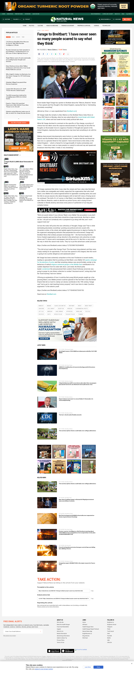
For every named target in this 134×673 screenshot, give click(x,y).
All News (84, 624)
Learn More (88, 667)
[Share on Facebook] (43, 54)
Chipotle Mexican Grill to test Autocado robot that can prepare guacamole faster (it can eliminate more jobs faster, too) (77, 383)
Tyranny (72, 61)
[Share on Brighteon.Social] (39, 54)
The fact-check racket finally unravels (70, 415)
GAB (108, 640)
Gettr (108, 633)
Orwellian (92, 60)
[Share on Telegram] (52, 54)
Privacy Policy (60, 640)
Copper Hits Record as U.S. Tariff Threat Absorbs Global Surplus (16, 89)
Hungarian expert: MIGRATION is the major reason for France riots (77, 563)
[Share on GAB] (56, 54)
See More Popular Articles (18, 122)
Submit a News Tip (62, 638)
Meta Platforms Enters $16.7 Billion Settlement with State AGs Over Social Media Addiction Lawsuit (18, 67)
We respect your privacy (9, 635)
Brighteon (10, 13)
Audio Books (36, 13)
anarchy (43, 58)
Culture (40, 25)
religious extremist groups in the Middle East (66, 264)
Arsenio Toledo (70, 349)
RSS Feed (85, 638)
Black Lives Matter (57, 58)
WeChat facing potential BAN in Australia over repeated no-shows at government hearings (77, 516)
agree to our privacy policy (44, 669)
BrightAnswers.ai (95, 13)
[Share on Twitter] (48, 54)
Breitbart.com (71, 111)
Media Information (62, 633)
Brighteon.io (110, 622)
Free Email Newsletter (63, 626)
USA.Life (109, 642)
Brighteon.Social (111, 624)
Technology (106, 25)
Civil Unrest (45, 30)
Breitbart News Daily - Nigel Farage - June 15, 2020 (53, 185)
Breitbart (66, 58)
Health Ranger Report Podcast (90, 629)
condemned (46, 269)
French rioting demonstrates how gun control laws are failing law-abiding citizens (77, 547)
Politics (31, 25)
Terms (48, 656)
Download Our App (108, 13)
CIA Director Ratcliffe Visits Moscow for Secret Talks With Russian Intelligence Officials (17, 43)
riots (49, 61)
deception (40, 60)
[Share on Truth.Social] (60, 54)
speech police (55, 61)
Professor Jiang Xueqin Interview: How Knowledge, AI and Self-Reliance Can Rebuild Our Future (26, 198)
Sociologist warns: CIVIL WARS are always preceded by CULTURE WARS (78, 351)
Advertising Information (63, 635)
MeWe (109, 638)
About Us (117, 13)
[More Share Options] (68, 54)
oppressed (85, 60)
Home (3, 13)
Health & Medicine (52, 25)
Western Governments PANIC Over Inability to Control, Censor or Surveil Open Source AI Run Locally (11, 187)
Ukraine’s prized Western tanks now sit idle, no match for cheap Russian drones (18, 112)
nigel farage (77, 60)
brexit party (77, 58)
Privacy (44, 656)
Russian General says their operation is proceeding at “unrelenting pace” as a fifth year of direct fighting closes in (18, 51)
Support (59, 629)
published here (70, 659)
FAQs (123, 13)
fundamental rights (56, 60)
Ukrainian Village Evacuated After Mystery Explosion (16, 83)
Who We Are (60, 622)
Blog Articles (85, 635)
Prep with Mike (19, 13)
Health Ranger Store (87, 626)
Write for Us (60, 631)
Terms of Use (60, 642)
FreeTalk (109, 635)
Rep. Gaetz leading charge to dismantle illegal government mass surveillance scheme (76, 500)
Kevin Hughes (70, 381)
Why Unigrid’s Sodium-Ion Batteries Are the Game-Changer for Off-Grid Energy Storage (18, 75)
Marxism (70, 60)
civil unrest (91, 58)
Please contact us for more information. (48, 606)
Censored (84, 58)
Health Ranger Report (11, 155)
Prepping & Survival (83, 25)
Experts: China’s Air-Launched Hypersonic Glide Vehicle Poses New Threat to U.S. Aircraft (17, 105)
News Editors (52, 50)
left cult (65, 60)
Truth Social (110, 631)
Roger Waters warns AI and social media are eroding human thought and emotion (18, 59)
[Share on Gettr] (64, 54)
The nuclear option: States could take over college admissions (77, 430)
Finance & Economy (68, 25)
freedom (47, 60)
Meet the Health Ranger (63, 624)
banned (48, 58)
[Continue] (40, 631)
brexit (71, 58)
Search (130, 13)
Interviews (27, 13)
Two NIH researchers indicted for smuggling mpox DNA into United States (16, 96)
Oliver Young (69, 365)
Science (96, 25)
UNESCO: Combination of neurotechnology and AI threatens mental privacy (77, 367)
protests (44, 61)
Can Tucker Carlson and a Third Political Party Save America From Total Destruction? (26, 187)
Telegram (109, 626)
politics (39, 61)
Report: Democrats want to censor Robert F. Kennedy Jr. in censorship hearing (76, 399)
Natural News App (87, 631)
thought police (64, 61)
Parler (108, 629)
